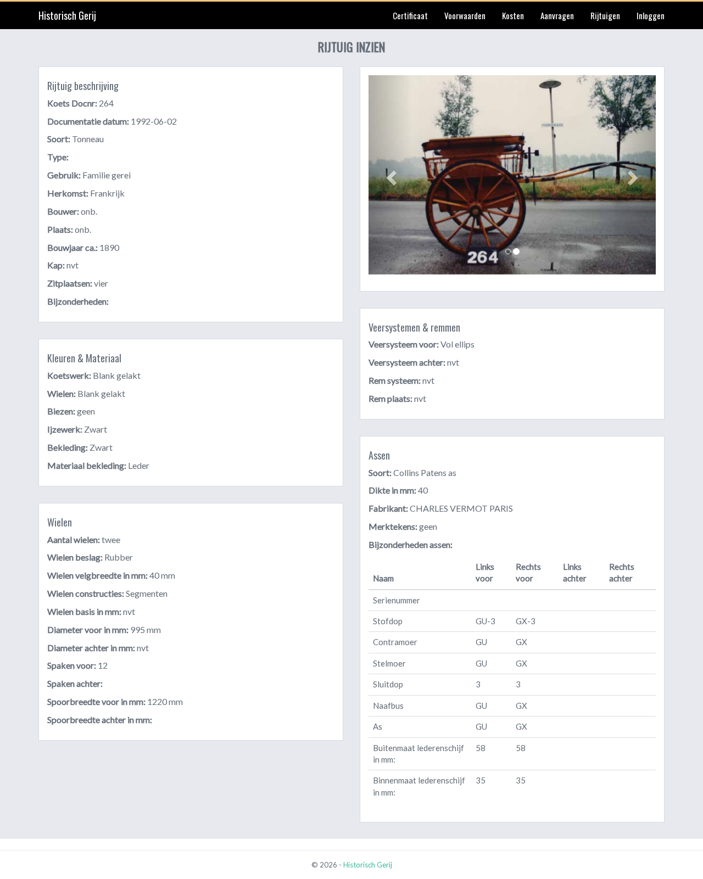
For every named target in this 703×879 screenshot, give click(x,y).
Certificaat (410, 15)
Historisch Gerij (67, 15)
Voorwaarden (465, 15)
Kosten (513, 15)
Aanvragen (557, 15)
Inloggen (651, 15)
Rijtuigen (605, 15)
